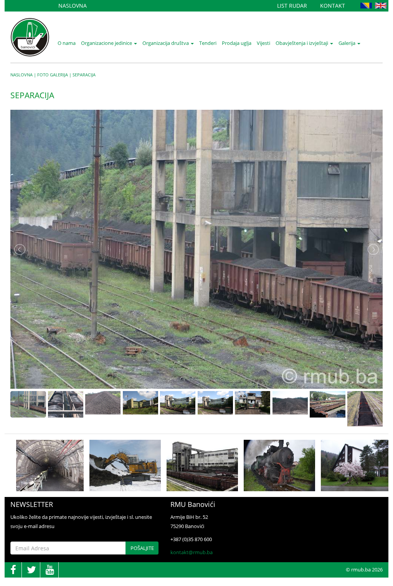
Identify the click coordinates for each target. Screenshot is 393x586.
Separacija (84, 75)
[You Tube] (50, 570)
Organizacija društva (166, 43)
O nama (67, 43)
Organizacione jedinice (107, 43)
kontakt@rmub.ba (191, 552)
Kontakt (332, 5)
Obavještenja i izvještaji (302, 43)
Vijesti (263, 43)
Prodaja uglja (236, 43)
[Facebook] (13, 570)
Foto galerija (52, 75)
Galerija (348, 43)
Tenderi (207, 43)
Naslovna (72, 5)
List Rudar (292, 5)
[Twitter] (31, 570)
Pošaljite (142, 548)
